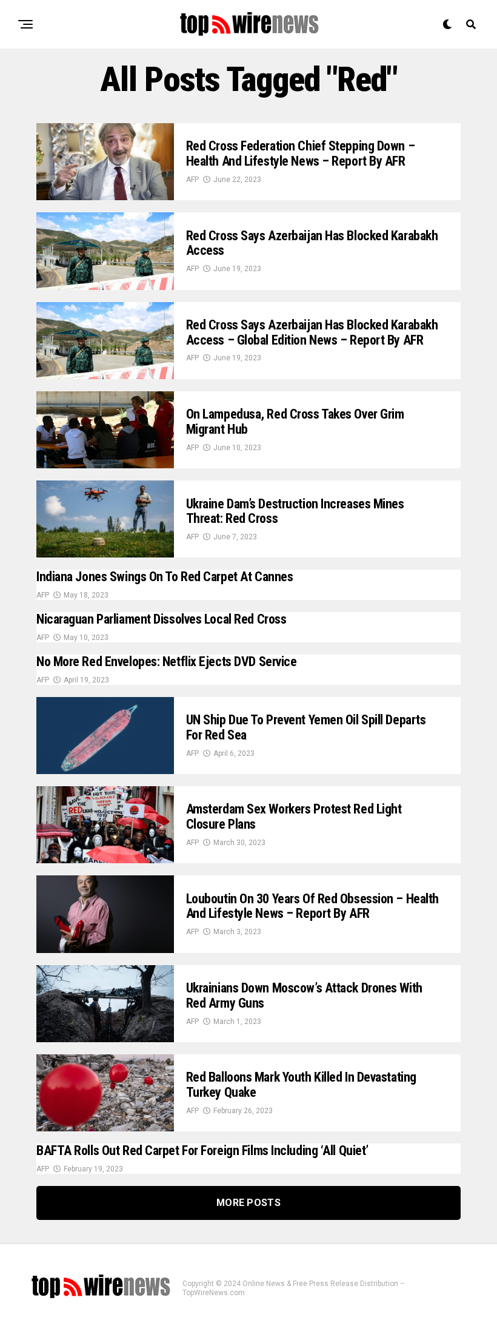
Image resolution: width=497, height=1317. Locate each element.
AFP (192, 179)
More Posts (248, 1202)
